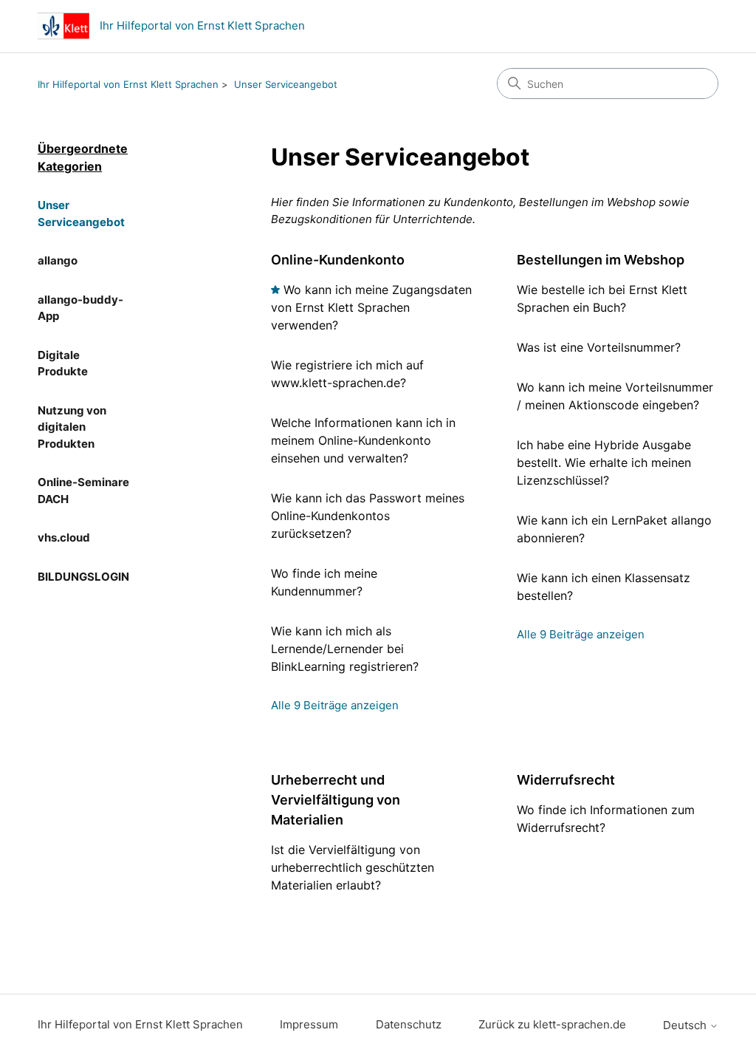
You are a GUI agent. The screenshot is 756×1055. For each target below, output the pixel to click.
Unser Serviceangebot (285, 84)
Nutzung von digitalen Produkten (72, 427)
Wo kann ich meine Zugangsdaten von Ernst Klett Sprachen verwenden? (371, 307)
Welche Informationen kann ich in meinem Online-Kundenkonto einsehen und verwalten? (363, 440)
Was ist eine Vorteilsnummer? (599, 347)
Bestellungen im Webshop (600, 259)
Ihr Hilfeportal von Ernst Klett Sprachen (128, 84)
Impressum (309, 1024)
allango (58, 260)
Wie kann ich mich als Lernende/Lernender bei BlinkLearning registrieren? (345, 649)
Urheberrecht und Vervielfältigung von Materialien (335, 799)
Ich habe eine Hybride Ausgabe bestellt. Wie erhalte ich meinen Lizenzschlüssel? (604, 462)
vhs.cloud (64, 537)
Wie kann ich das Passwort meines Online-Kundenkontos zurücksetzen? (367, 516)
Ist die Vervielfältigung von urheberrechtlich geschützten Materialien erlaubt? (352, 867)
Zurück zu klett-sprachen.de (552, 1024)
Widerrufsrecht (566, 780)
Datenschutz (408, 1024)
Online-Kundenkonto (338, 259)
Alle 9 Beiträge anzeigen (335, 705)
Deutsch (686, 1025)
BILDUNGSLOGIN (83, 577)
